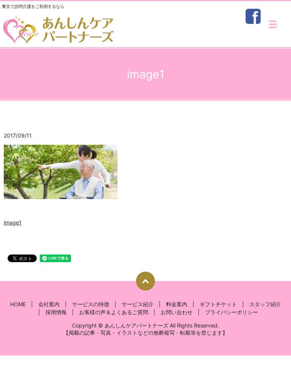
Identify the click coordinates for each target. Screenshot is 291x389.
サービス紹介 (137, 304)
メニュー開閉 (273, 24)
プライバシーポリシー (231, 312)
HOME (18, 304)
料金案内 (176, 304)
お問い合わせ (176, 312)
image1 (13, 222)
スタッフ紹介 (265, 304)
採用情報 (56, 312)
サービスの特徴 (90, 304)
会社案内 (48, 304)
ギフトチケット (218, 304)
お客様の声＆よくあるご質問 (113, 312)
